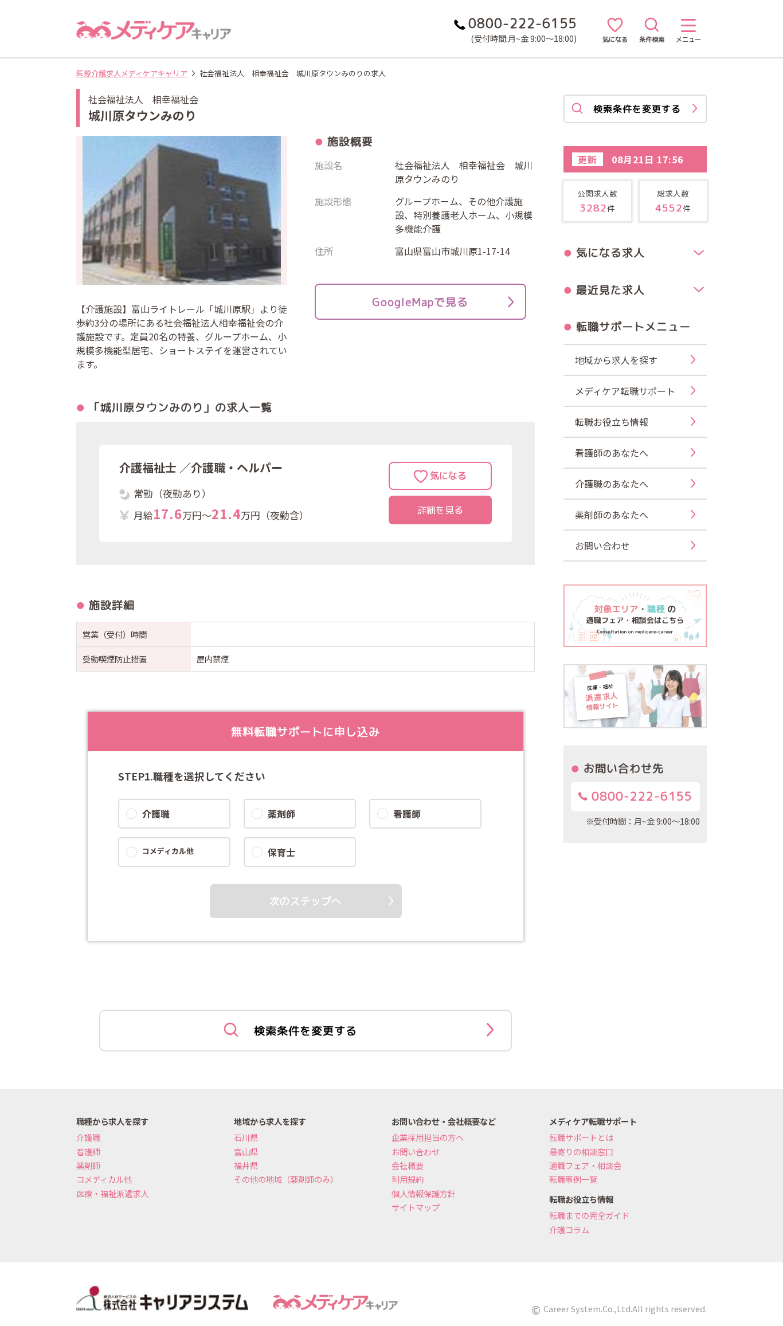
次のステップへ (305, 901)
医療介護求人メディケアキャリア (131, 73)
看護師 (88, 1151)
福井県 (246, 1165)
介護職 (88, 1137)
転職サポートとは (581, 1137)
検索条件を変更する (305, 1030)
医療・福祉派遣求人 (112, 1193)
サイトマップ (415, 1207)
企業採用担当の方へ (427, 1137)
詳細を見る (440, 510)
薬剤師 (88, 1165)
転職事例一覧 (573, 1179)
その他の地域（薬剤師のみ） (286, 1179)
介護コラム (569, 1229)
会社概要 (407, 1165)
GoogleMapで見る (420, 301)
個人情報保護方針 (423, 1193)
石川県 (246, 1137)
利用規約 (407, 1179)
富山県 (246, 1151)
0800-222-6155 (640, 796)
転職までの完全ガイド (589, 1215)
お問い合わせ (415, 1151)
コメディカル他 (104, 1179)
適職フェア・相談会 (585, 1165)
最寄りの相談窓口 (581, 1151)
